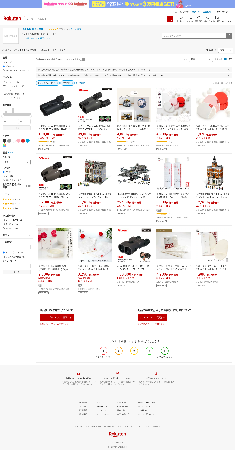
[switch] (28, 186)
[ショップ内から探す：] (229, 35)
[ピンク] (18, 141)
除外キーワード (9, 261)
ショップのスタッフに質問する (56, 317)
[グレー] (9, 141)
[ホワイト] (14, 141)
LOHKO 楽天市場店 (33, 29)
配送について (46, 38)
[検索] (170, 19)
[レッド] (23, 141)
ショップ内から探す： (173, 36)
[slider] (2, 116)
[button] (223, 12)
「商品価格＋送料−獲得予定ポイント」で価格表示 (56, 59)
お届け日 (6, 168)
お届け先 (6, 157)
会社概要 (25, 38)
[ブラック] (4, 141)
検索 (18, 127)
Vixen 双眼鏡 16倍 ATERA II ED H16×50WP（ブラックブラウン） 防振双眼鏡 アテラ (134, 269)
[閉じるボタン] (229, 69)
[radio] (4, 62)
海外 (12, 153)
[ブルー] (28, 141)
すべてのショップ (9, 50)
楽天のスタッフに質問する (152, 317)
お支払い (35, 38)
